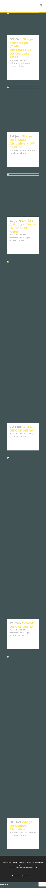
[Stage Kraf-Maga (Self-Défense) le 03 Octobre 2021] (23, 24)
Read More (16, 74)
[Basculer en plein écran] (3, 884)
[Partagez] (5, 884)
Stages (26, 63)
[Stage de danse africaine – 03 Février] (23, 109)
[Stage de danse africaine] (23, 737)
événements (15, 63)
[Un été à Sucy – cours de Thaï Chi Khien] (23, 195)
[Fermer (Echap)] (7, 884)
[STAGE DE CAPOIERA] (23, 342)
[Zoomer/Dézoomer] (1, 884)
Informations (15, 238)
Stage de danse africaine (21, 825)
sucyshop (31, 876)
